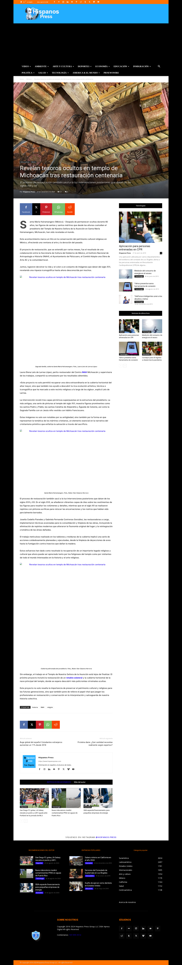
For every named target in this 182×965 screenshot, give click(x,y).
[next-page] (25, 821)
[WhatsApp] (48, 725)
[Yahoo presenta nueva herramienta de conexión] (125, 286)
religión (50, 707)
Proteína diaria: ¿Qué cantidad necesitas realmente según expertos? (95, 743)
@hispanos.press (106, 837)
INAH (42, 707)
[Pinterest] (76, 2)
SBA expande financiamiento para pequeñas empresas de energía (47, 887)
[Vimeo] (94, 2)
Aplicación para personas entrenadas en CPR (134, 248)
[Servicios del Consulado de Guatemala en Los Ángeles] (76, 873)
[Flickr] (59, 2)
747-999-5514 (75, 935)
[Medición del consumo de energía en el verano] (125, 274)
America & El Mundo (85, 73)
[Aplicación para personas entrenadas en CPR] (140, 227)
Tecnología (59, 73)
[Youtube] (98, 2)
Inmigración (141, 66)
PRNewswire (111, 73)
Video (25, 66)
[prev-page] (21, 821)
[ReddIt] (56, 725)
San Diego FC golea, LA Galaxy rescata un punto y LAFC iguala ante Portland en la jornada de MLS (33, 813)
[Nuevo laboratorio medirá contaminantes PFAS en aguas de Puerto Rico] (66, 798)
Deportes (83, 66)
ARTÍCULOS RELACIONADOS (59, 782)
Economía (101, 66)
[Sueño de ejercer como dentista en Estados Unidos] (76, 886)
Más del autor (80, 782)
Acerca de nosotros (127, 902)
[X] (90, 2)
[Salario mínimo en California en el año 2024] (76, 860)
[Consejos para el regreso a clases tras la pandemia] (152, 349)
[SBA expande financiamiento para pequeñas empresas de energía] (98, 798)
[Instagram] (63, 2)
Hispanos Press (29, 192)
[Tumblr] (85, 2)
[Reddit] (81, 2)
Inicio (22, 79)
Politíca (27, 73)
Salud (42, 73)
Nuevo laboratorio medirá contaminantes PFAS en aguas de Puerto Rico (64, 813)
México (29, 79)
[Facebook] (54, 2)
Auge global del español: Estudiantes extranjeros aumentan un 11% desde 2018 (41, 743)
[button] (159, 66)
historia (35, 707)
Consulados (90, 876)
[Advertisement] (91, 43)
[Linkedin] (68, 2)
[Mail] (72, 2)
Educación (120, 66)
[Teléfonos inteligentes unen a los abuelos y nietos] (125, 299)
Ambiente (41, 66)
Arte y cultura (62, 66)
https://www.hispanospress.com (49, 761)
